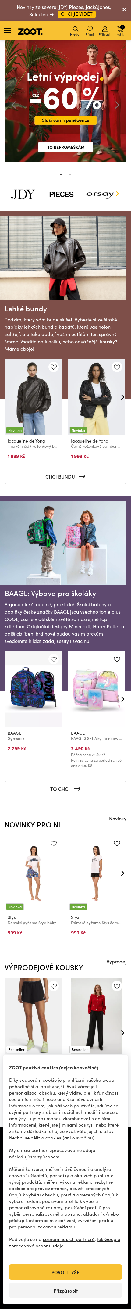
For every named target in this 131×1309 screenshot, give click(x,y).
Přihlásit (105, 34)
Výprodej (116, 961)
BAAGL (14, 733)
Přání (90, 34)
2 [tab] (70, 174)
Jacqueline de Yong (26, 441)
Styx (12, 917)
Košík (120, 30)
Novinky (117, 818)
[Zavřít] (124, 10)
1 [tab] (61, 174)
